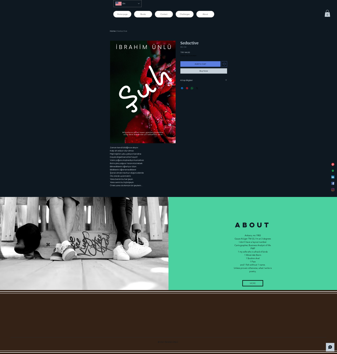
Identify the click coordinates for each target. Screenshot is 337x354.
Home (113, 31)
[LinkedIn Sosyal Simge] (332, 177)
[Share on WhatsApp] (192, 88)
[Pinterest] (332, 164)
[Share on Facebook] (182, 88)
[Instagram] (332, 189)
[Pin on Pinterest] (187, 88)
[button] (327, 13)
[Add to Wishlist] (224, 64)
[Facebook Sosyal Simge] (332, 183)
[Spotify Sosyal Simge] (332, 170)
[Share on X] (197, 88)
